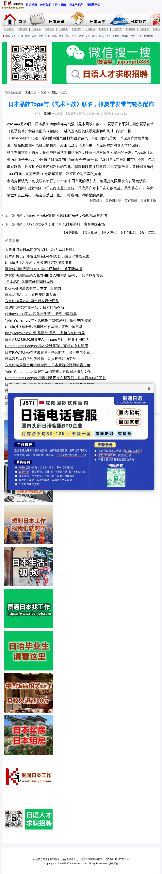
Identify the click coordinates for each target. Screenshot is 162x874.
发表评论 (71, 232)
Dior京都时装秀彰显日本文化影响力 (33, 288)
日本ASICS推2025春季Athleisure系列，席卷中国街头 (47, 340)
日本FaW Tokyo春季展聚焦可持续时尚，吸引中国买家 (47, 352)
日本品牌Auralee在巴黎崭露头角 (30, 295)
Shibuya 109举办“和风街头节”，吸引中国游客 (41, 314)
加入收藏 (90, 232)
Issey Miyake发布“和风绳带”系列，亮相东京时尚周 (67, 215)
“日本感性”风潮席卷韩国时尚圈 (29, 282)
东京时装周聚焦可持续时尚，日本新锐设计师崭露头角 (47, 365)
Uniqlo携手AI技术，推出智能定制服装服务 (38, 263)
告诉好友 (109, 232)
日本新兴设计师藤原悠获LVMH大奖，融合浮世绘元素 (47, 256)
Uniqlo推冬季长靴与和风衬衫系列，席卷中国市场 (66, 224)
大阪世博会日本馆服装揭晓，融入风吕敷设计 (40, 250)
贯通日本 (30, 92)
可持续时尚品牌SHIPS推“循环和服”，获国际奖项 (43, 269)
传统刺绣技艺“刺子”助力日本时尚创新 (34, 308)
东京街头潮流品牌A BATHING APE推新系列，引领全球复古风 (54, 275)
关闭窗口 (147, 232)
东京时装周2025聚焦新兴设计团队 (32, 301)
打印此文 (128, 232)
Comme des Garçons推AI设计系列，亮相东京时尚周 (46, 346)
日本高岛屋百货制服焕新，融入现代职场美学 (40, 359)
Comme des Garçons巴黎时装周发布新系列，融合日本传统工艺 (55, 378)
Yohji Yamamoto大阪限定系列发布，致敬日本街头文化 (48, 372)
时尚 (43, 92)
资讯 (54, 92)
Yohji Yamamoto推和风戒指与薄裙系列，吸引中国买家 (48, 320)
